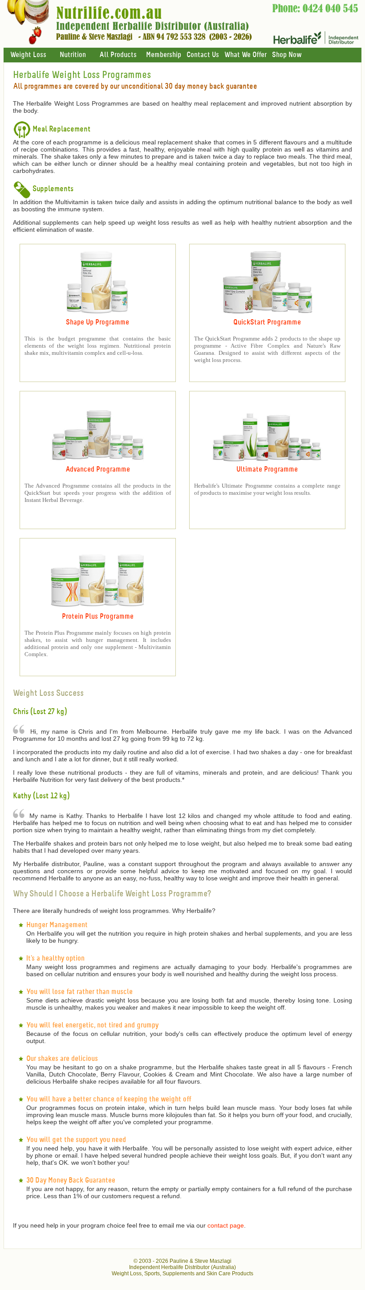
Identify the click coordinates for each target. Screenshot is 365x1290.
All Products (118, 55)
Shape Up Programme (97, 322)
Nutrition (73, 55)
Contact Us (203, 55)
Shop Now (286, 55)
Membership (163, 55)
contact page (225, 1225)
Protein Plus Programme (98, 616)
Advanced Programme (97, 469)
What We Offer (245, 55)
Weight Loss (28, 55)
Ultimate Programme (267, 469)
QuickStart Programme (267, 322)
